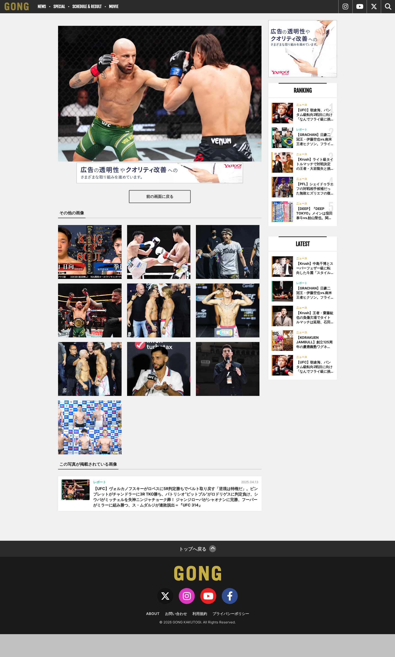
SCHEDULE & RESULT (86, 6)
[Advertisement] (302, 458)
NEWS (42, 6)
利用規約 (199, 613)
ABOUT (153, 613)
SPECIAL (59, 6)
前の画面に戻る (159, 196)
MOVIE (113, 6)
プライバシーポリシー (231, 613)
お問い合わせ (176, 613)
